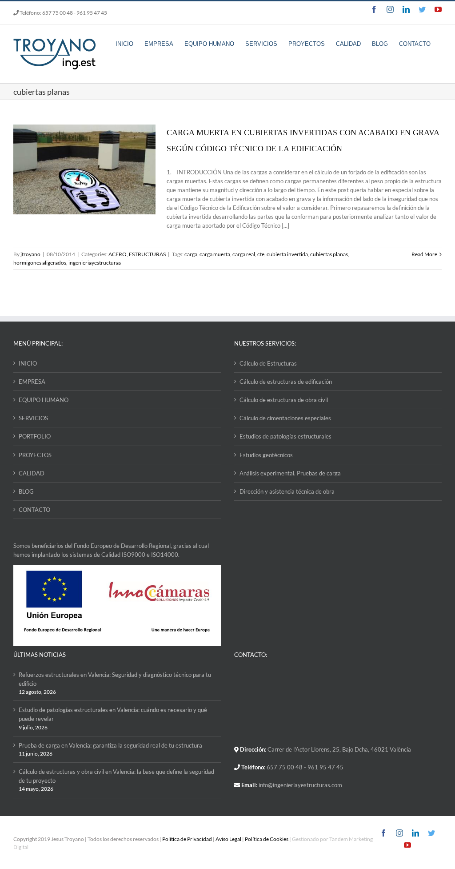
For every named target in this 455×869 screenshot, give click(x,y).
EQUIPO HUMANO (43, 399)
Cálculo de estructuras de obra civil (283, 399)
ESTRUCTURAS (147, 254)
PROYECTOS (35, 455)
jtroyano (30, 254)
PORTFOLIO (35, 436)
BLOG (26, 491)
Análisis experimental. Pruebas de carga (290, 473)
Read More (424, 254)
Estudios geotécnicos (266, 455)
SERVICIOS (33, 418)
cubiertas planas (329, 254)
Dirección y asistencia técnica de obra (287, 491)
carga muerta (215, 254)
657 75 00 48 (57, 12)
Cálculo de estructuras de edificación (285, 381)
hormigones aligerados (39, 262)
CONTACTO (34, 509)
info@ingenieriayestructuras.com (300, 785)
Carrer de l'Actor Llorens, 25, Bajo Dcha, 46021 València (339, 749)
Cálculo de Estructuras (268, 363)
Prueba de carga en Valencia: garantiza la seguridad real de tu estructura (110, 745)
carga (190, 254)
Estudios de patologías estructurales (285, 436)
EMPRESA (32, 381)
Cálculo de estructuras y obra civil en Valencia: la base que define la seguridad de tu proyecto (116, 776)
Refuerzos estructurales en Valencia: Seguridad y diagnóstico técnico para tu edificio (115, 679)
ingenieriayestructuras (94, 262)
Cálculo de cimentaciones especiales (285, 418)
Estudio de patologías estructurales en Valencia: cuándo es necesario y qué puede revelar (113, 714)
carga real (243, 254)
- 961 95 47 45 (90, 12)
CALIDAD (31, 473)
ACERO (117, 254)
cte (260, 254)
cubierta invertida (287, 254)
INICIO (28, 363)
